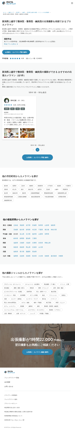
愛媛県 (28, 251)
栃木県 (22, 229)
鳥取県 (16, 247)
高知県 (34, 251)
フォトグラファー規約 (10, 399)
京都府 (22, 243)
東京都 (47, 229)
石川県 (28, 234)
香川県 (22, 251)
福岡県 (16, 256)
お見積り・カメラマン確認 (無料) (37, 352)
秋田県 (40, 225)
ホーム (4, 12)
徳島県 (16, 251)
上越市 (23, 12)
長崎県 (28, 256)
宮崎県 (47, 256)
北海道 (16, 225)
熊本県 (34, 256)
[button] (6, 185)
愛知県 (28, 238)
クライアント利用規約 (10, 395)
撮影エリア (11, 12)
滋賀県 (16, 243)
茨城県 (16, 229)
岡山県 (28, 247)
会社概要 (7, 382)
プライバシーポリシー (10, 403)
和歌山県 (47, 243)
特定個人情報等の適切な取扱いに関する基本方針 (18, 411)
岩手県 (28, 225)
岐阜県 (16, 238)
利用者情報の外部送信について (13, 416)
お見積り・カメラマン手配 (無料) (16, 52)
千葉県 (40, 229)
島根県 (22, 247)
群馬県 (28, 229)
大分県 (40, 256)
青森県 (22, 225)
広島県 (34, 247)
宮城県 (34, 225)
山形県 (47, 225)
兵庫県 (34, 243)
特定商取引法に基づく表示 (12, 407)
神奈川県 (54, 229)
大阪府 (28, 243)
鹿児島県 (54, 256)
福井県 (34, 234)
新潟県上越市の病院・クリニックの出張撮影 (38, 12)
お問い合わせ (8, 386)
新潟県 (17, 12)
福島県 (53, 225)
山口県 (40, 247)
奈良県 (40, 243)
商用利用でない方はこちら (13, 420)
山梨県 (40, 234)
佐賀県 (22, 256)
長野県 (47, 234)
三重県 (34, 238)
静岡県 (22, 238)
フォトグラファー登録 (11, 378)
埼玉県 (34, 229)
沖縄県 (61, 256)
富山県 (22, 234)
